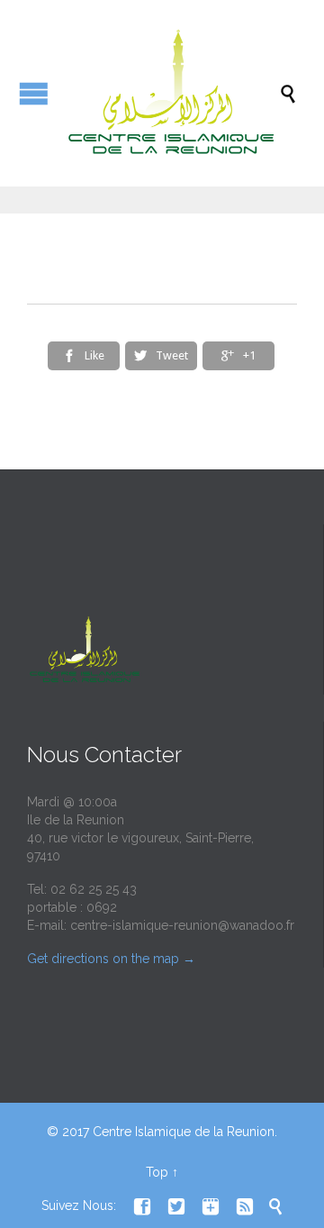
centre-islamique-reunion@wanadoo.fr (182, 925)
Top (157, 1172)
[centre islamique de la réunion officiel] (171, 93)
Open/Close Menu (34, 93)
